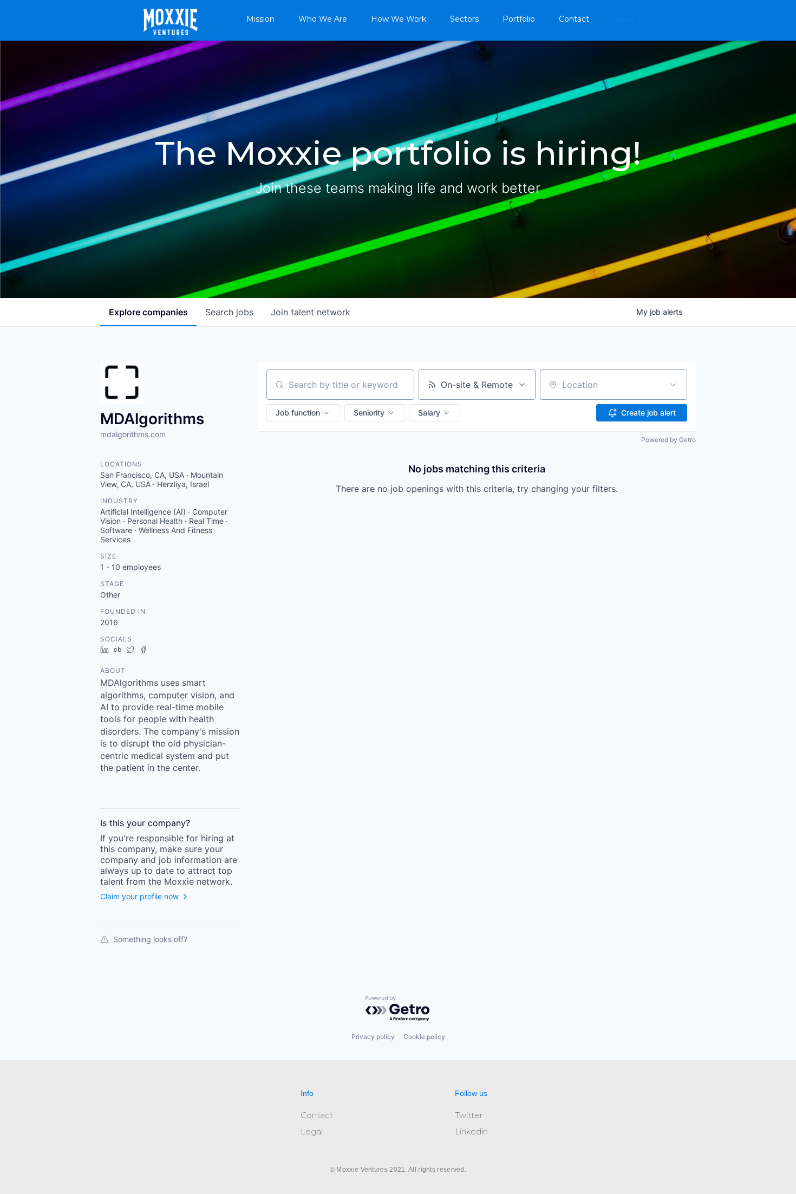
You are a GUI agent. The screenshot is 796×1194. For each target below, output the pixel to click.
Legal (312, 1131)
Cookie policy (424, 1037)
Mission (260, 19)
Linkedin (471, 1131)
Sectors (464, 19)
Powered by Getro (668, 440)
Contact (574, 19)
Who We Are (322, 19)
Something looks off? (150, 939)
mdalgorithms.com (133, 434)
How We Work (398, 19)
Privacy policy (373, 1037)
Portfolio (519, 19)
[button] (303, 412)
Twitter (468, 1115)
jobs (229, 312)
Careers (627, 19)
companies (148, 312)
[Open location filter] (673, 385)
